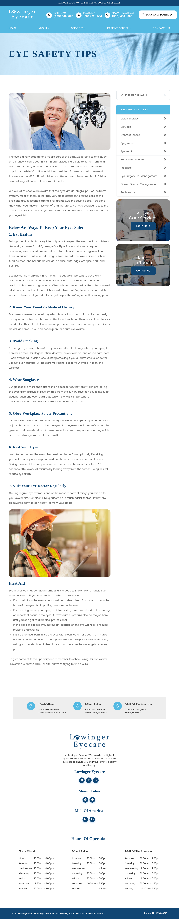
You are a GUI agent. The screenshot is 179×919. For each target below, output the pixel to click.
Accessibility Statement (67, 913)
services (126, 127)
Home (13, 28)
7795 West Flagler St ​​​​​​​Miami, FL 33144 (136, 711)
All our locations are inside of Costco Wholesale (89, 3)
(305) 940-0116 (63, 14)
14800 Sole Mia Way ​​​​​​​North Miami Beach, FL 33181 (53, 711)
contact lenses (130, 135)
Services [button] (77, 28)
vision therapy (130, 118)
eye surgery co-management (139, 176)
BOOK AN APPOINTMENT (160, 14)
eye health (127, 151)
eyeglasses (128, 143)
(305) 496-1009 (123, 14)
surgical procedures (133, 159)
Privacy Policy (88, 913)
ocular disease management (139, 184)
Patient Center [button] (118, 28)
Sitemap (101, 913)
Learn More (143, 226)
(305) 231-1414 (92, 14)
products (126, 167)
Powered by (150, 913)
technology (128, 192)
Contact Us (161, 28)
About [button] (42, 28)
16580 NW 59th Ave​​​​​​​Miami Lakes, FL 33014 (96, 711)
